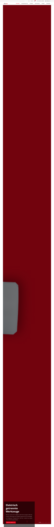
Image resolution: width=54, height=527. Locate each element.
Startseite (17, 3)
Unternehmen (37, 3)
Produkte (31, 3)
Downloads (48, 3)
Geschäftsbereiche (24, 3)
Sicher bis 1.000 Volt (10, 522)
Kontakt (43, 3)
